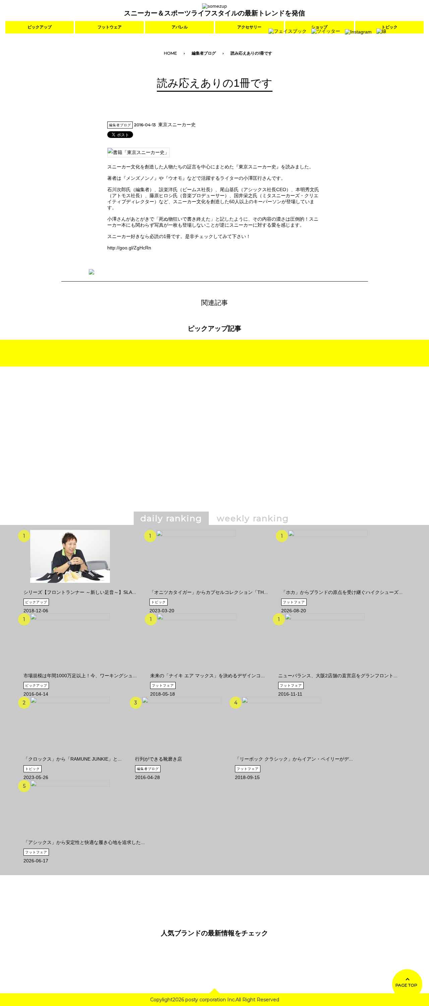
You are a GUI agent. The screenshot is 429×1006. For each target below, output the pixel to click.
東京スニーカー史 (177, 124)
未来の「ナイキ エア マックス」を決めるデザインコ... (207, 675)
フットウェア (110, 27)
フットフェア (294, 602)
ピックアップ (39, 27)
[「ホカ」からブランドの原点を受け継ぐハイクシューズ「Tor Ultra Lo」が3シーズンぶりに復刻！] (328, 587)
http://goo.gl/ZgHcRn (129, 247)
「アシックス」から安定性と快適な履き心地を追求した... (84, 842)
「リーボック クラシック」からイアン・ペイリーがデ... (294, 759)
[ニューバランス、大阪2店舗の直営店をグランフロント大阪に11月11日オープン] (325, 670)
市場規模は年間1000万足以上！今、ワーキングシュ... (80, 675)
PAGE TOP (406, 985)
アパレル (180, 27)
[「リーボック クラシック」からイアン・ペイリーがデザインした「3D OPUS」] (281, 753)
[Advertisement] (157, 448)
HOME (170, 53)
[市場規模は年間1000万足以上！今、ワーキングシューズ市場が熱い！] (70, 670)
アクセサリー (249, 27)
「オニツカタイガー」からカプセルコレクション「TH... (208, 592)
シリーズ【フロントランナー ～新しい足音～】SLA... (79, 592)
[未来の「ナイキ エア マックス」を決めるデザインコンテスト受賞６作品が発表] (197, 670)
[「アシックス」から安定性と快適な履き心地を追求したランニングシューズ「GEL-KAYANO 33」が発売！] (70, 837)
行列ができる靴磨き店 (158, 759)
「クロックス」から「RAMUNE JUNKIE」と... (72, 759)
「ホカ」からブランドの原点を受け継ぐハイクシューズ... (342, 592)
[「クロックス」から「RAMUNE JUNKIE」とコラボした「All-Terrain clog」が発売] (70, 753)
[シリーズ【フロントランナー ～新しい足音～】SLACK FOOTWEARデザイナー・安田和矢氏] (70, 587)
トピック (158, 602)
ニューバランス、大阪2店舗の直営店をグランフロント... (337, 675)
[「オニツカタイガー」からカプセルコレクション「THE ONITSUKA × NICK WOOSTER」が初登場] (196, 587)
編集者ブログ (204, 53)
